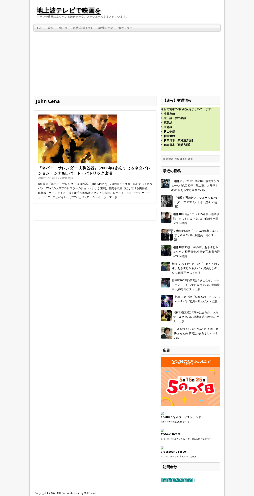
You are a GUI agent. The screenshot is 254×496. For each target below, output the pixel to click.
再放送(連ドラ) (82, 28)
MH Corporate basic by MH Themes (77, 493)
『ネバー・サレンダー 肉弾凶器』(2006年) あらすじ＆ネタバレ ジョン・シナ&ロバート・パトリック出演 (94, 170)
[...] (122, 197)
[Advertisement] (127, 61)
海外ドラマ (125, 28)
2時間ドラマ (105, 28)
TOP (39, 28)
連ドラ (63, 28)
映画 (51, 28)
